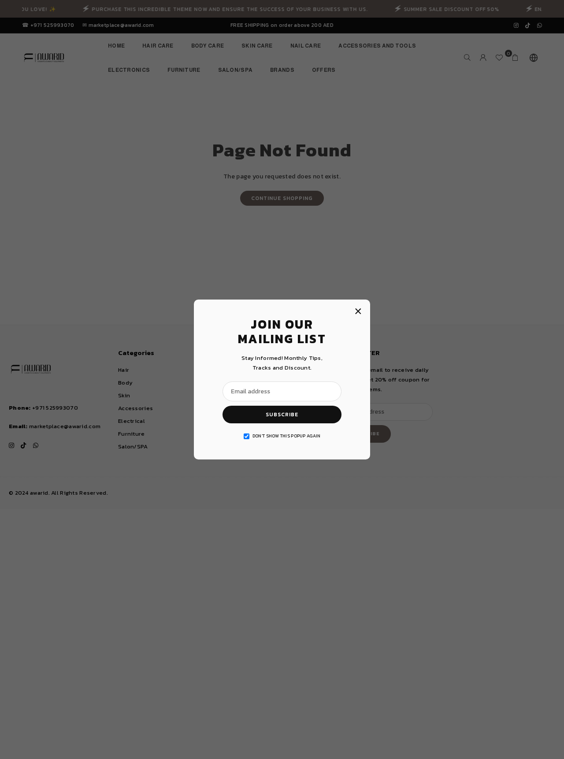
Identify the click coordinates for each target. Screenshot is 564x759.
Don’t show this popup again (286, 436)
